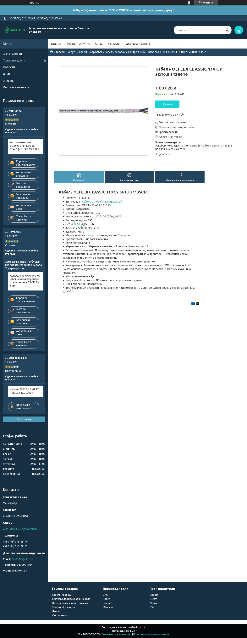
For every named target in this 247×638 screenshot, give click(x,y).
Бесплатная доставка (173, 122)
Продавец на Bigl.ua (123, 630)
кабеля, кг (77, 224)
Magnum (108, 607)
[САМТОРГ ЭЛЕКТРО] (15, 30)
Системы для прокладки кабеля (71, 598)
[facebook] (193, 303)
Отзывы (8, 80)
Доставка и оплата (138, 43)
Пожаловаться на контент (117, 634)
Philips (153, 603)
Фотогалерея (12, 53)
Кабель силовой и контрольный (125, 52)
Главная (56, 43)
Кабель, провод (61, 594)
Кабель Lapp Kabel (90, 52)
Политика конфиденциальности (151, 634)
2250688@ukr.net (22, 559)
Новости (9, 67)
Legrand (107, 603)
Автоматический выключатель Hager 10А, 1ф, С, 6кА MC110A (24, 146)
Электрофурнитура (63, 607)
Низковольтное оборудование (70, 603)
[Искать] (227, 30)
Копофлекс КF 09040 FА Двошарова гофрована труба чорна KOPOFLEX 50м (25, 280)
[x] (197, 303)
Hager (106, 598)
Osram (153, 598)
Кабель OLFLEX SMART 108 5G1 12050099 (24, 391)
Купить (167, 104)
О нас (98, 43)
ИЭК (152, 607)
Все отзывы (24, 419)
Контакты (114, 43)
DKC (105, 594)
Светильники (59, 615)
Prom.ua (140, 627)
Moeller (154, 594)
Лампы (56, 611)
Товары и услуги (77, 43)
